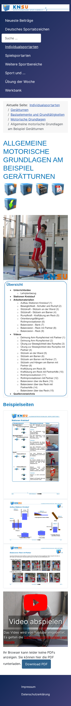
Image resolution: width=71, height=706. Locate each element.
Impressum (28, 686)
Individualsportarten (21, 47)
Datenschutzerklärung (35, 694)
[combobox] (21, 38)
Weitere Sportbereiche (23, 64)
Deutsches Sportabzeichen (27, 29)
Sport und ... (15, 73)
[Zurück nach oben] (64, 699)
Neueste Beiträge (19, 20)
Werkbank (13, 90)
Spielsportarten (18, 55)
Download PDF (36, 664)
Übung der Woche (20, 82)
